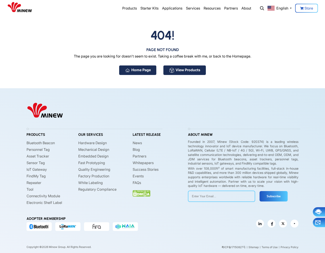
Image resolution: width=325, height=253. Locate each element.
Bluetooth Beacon (41, 143)
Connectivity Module (43, 196)
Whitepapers (143, 163)
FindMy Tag (36, 176)
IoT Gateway (37, 169)
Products (129, 8)
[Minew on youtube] (294, 223)
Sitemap (254, 247)
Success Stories (146, 169)
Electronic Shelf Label (44, 202)
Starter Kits (149, 8)
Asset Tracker (38, 156)
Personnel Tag (38, 149)
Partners (231, 8)
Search (262, 8)
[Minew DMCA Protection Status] (141, 193)
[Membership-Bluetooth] (39, 226)
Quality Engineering (94, 169)
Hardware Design (92, 143)
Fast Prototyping (91, 163)
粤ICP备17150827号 (234, 247)
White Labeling (90, 182)
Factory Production (93, 176)
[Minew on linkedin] (260, 223)
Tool (30, 189)
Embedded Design (93, 156)
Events (138, 176)
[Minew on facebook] (271, 223)
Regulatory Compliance (97, 189)
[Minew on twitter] (283, 223)
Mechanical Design (93, 149)
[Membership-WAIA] (125, 226)
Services (193, 8)
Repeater (34, 182)
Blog (136, 149)
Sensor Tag (36, 163)
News (137, 143)
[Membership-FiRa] (96, 226)
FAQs (137, 182)
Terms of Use (270, 247)
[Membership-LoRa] (67, 226)
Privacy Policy (289, 247)
